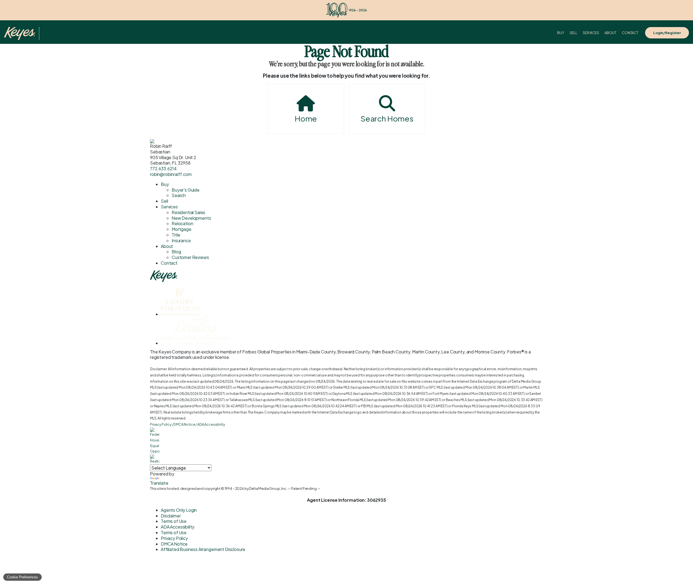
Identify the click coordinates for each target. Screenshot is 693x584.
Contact (630, 33)
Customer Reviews (190, 257)
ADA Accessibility (211, 424)
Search (179, 195)
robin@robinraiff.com (171, 174)
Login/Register (667, 33)
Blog (176, 251)
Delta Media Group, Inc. (268, 488)
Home (306, 118)
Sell (573, 33)
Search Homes (387, 118)
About (610, 33)
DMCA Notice (184, 424)
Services (591, 33)
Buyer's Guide (186, 190)
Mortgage (181, 229)
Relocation (182, 223)
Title (176, 235)
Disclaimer (171, 516)
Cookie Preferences (22, 577)
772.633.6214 (163, 168)
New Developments (191, 218)
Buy (560, 33)
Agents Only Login (179, 510)
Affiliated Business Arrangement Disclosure (203, 549)
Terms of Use (174, 521)
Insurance (181, 240)
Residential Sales (188, 212)
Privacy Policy (160, 424)
